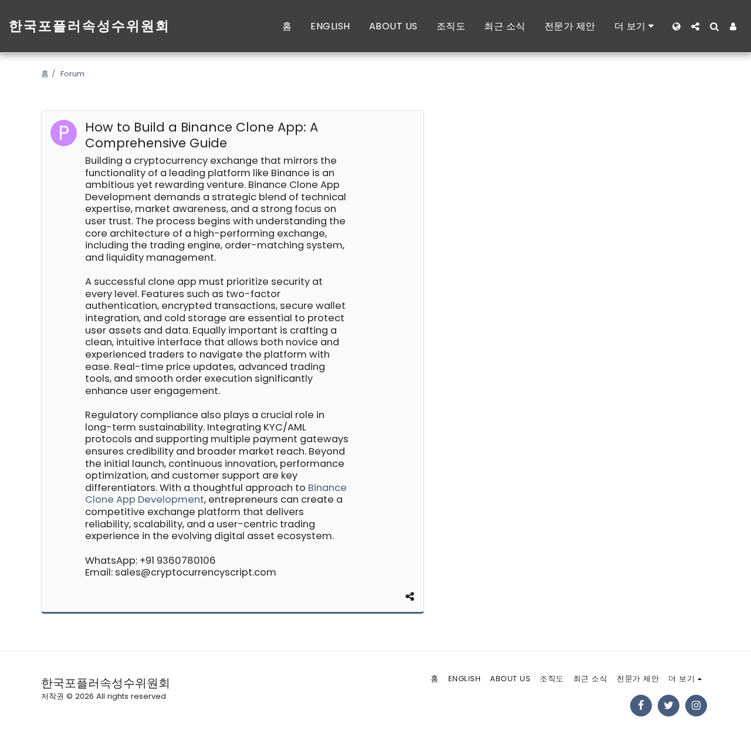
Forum (72, 73)
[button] (695, 26)
